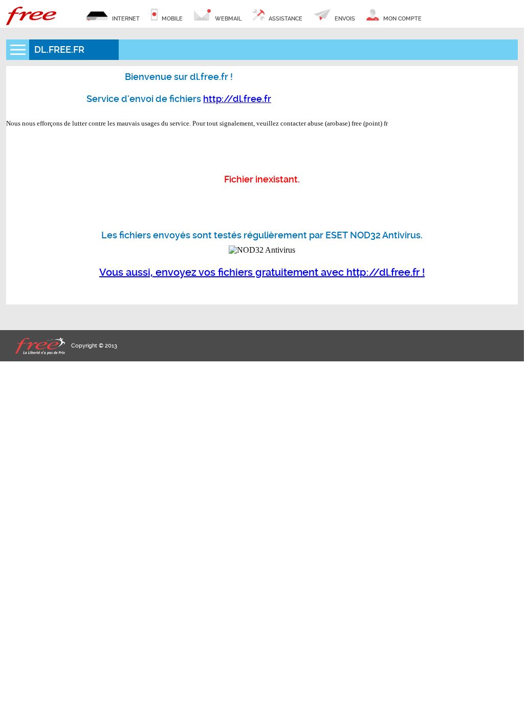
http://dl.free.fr (237, 98)
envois (344, 18)
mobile (171, 18)
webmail (227, 18)
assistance (284, 18)
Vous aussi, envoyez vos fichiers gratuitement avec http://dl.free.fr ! (262, 272)
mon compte (402, 18)
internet (125, 18)
